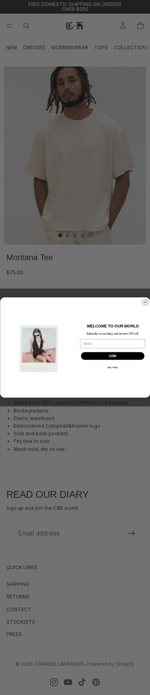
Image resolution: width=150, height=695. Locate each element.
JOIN (112, 356)
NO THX (113, 367)
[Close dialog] (145, 302)
